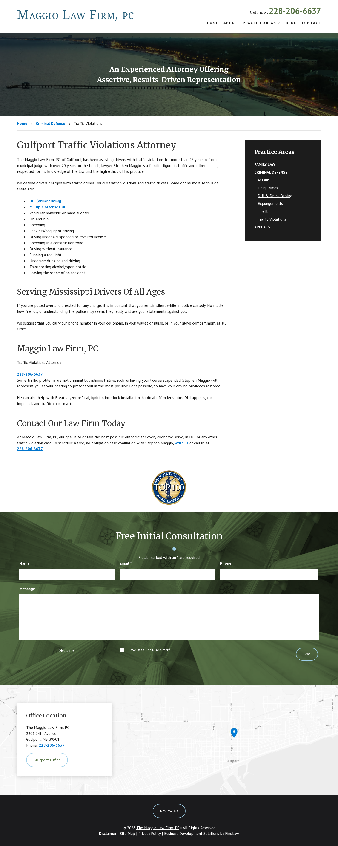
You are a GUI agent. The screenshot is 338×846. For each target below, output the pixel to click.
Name (24, 563)
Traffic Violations (272, 219)
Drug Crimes (268, 187)
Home (212, 23)
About (230, 23)
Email (126, 563)
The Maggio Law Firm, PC (157, 827)
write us (181, 443)
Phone (226, 563)
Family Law (264, 164)
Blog (291, 23)
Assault (264, 180)
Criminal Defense (270, 172)
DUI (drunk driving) (45, 201)
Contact (311, 23)
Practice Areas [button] (259, 23)
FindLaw (232, 833)
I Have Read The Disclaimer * (148, 650)
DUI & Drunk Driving (275, 195)
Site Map (127, 833)
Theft (263, 211)
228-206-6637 (295, 10)
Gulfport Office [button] (47, 760)
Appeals (262, 227)
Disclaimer (67, 650)
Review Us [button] (169, 811)
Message (27, 588)
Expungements (270, 203)
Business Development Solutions (191, 833)
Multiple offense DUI (47, 207)
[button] (333, 812)
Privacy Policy (149, 833)
